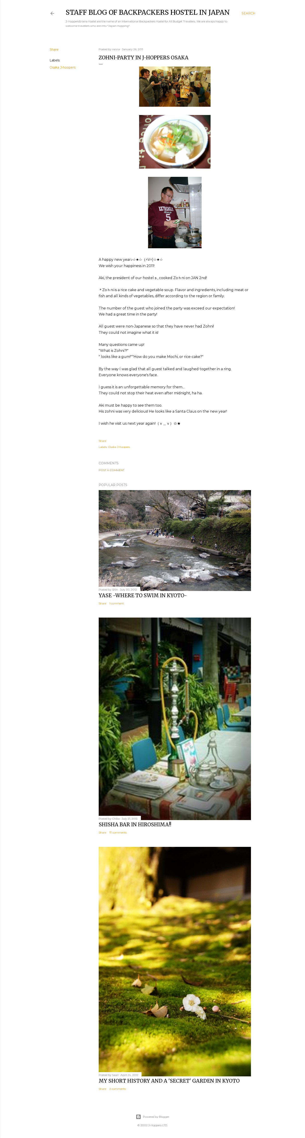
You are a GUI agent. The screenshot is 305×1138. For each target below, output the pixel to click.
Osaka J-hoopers (62, 67)
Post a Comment (111, 470)
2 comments (117, 1088)
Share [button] (54, 50)
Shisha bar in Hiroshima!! (135, 824)
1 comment (116, 603)
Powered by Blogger (156, 1116)
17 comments (118, 832)
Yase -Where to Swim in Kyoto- (143, 595)
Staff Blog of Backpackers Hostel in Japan (148, 12)
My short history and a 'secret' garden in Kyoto (169, 1081)
